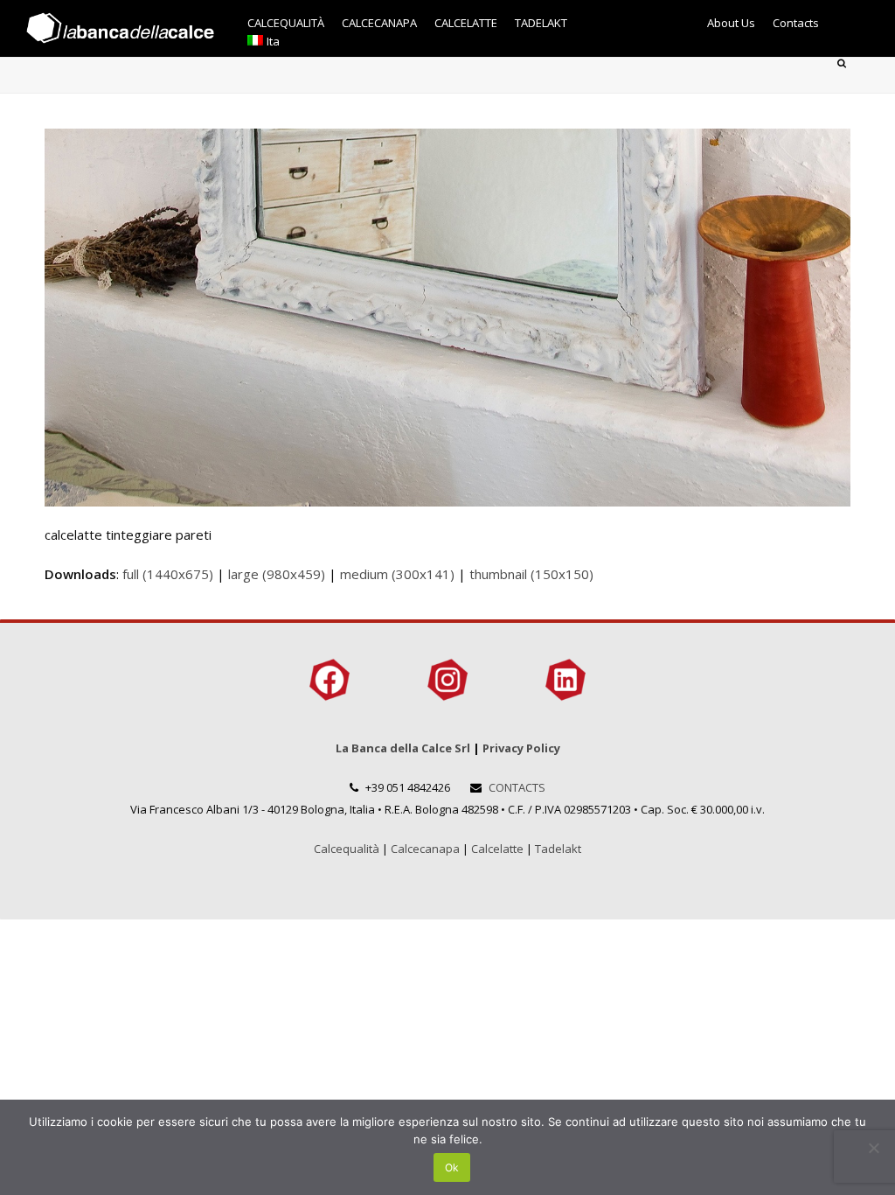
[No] (873, 1148)
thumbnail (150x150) (531, 574)
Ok (452, 1167)
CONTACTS (517, 787)
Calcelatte (497, 848)
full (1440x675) (167, 574)
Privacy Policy (521, 748)
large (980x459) (276, 574)
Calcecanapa (425, 848)
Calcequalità (346, 848)
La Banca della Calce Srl (403, 748)
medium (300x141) (397, 574)
